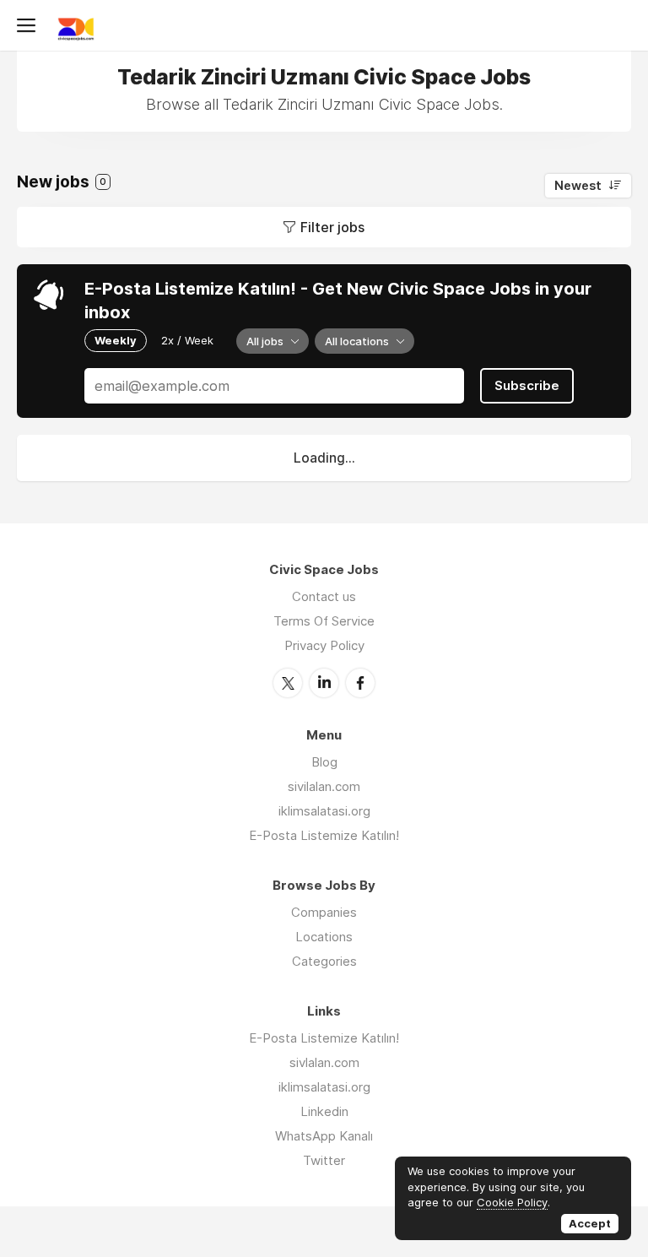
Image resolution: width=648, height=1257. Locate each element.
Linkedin (324, 1111)
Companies (324, 912)
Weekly (115, 340)
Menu (29, 25)
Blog (324, 762)
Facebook (360, 683)
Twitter (287, 683)
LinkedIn (324, 683)
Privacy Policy (324, 645)
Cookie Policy (512, 1202)
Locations (324, 937)
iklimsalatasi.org (324, 811)
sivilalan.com (324, 786)
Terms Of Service (324, 621)
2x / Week (187, 340)
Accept (590, 1223)
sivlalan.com (324, 1062)
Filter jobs (332, 227)
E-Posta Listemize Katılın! (324, 835)
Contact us (324, 596)
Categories (324, 961)
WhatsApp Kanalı (324, 1136)
